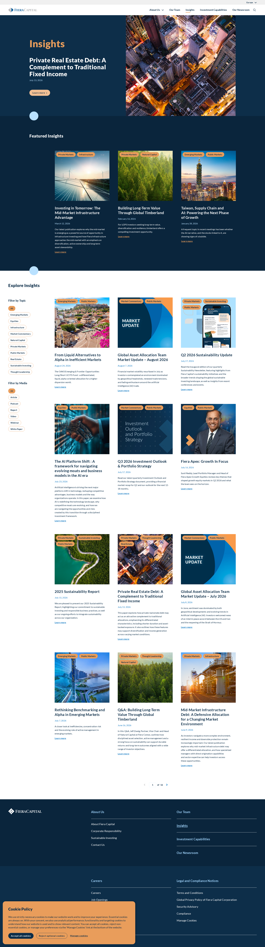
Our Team (174, 9)
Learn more (41, 92)
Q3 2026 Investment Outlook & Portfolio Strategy (142, 463)
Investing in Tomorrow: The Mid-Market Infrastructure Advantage (77, 213)
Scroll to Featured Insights (33, 116)
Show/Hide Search (254, 10)
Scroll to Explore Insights (33, 270)
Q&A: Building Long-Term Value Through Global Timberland (139, 714)
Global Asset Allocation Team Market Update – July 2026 (205, 593)
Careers (96, 881)
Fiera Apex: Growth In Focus (204, 461)
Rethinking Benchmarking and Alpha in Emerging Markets (80, 712)
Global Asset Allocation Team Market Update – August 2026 (143, 357)
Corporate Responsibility (106, 831)
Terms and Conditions (190, 892)
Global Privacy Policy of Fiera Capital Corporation (207, 899)
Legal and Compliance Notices (197, 881)
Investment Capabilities (213, 9)
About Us (97, 812)
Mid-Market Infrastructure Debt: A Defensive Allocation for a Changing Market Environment (205, 717)
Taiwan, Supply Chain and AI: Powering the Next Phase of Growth (205, 213)
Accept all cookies (21, 935)
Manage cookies (79, 935)
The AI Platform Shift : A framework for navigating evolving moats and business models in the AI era (78, 468)
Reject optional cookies (52, 935)
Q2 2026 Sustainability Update (206, 355)
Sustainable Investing (104, 837)
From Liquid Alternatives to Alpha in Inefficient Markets (78, 357)
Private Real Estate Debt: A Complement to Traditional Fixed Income (140, 596)
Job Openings (99, 899)
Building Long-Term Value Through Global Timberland (141, 210)
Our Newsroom (241, 9)
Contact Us (98, 844)
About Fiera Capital (103, 824)
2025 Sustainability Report (77, 591)
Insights (190, 9)
